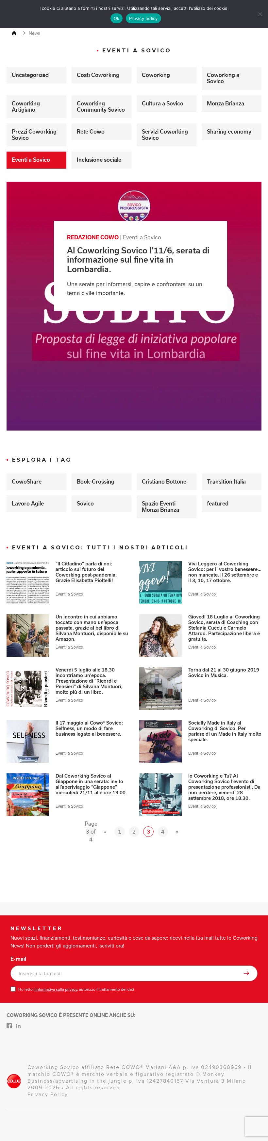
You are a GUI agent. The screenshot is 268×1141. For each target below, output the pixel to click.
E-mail (18, 959)
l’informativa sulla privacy (55, 989)
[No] (260, 14)
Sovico (85, 503)
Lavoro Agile (28, 503)
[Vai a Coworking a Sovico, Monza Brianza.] (17, 33)
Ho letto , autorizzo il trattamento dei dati (76, 989)
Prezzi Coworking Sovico (34, 135)
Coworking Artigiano (26, 107)
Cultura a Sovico (162, 103)
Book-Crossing (95, 482)
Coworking (156, 75)
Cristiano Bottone (164, 482)
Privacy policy (143, 18)
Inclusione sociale (99, 160)
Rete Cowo (91, 132)
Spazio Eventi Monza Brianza (160, 507)
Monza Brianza (225, 103)
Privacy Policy (47, 1094)
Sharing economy (229, 132)
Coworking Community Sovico (101, 107)
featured (217, 503)
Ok (117, 18)
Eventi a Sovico (31, 160)
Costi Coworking (98, 75)
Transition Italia (226, 482)
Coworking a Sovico (223, 78)
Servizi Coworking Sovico (165, 135)
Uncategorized (30, 75)
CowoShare (27, 482)
